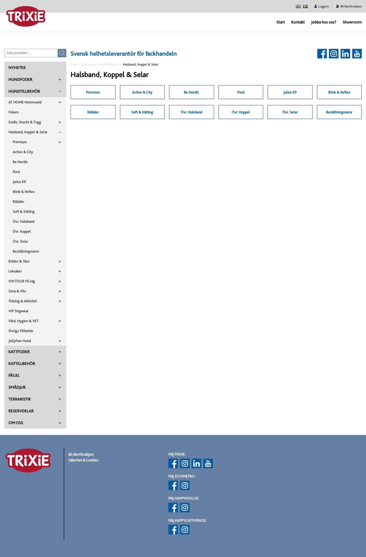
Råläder (18, 201)
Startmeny (88, 64)
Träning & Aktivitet (22, 301)
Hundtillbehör (24, 91)
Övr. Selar (20, 241)
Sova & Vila (17, 291)
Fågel (14, 375)
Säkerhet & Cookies (83, 460)
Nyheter (17, 67)
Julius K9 (19, 181)
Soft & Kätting (24, 211)
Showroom (352, 22)
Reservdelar (21, 410)
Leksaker (15, 271)
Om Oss (15, 422)
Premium (20, 142)
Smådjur (17, 387)
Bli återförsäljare (81, 454)
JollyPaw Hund (19, 340)
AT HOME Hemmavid (25, 102)
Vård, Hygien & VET (23, 321)
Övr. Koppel (22, 231)
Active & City (23, 152)
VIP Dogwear (18, 311)
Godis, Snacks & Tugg (24, 122)
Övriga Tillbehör (20, 331)
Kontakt (298, 22)
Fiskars (13, 112)
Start (280, 22)
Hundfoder (20, 79)
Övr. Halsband (23, 221)
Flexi (16, 171)
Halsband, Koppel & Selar (27, 132)
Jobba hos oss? (323, 22)
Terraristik (19, 399)
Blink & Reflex (24, 191)
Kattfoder (19, 351)
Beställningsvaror (26, 251)
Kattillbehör (21, 363)
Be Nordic (20, 162)
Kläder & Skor (19, 261)
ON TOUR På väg (21, 281)
